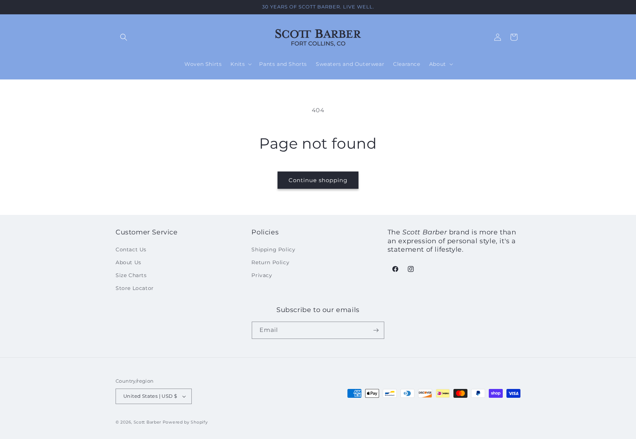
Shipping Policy (273, 249)
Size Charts (131, 275)
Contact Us (131, 249)
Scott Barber (147, 422)
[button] (124, 37)
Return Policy (270, 262)
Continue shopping (318, 180)
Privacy (261, 275)
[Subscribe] (376, 330)
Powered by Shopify (185, 422)
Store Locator (135, 288)
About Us (128, 262)
